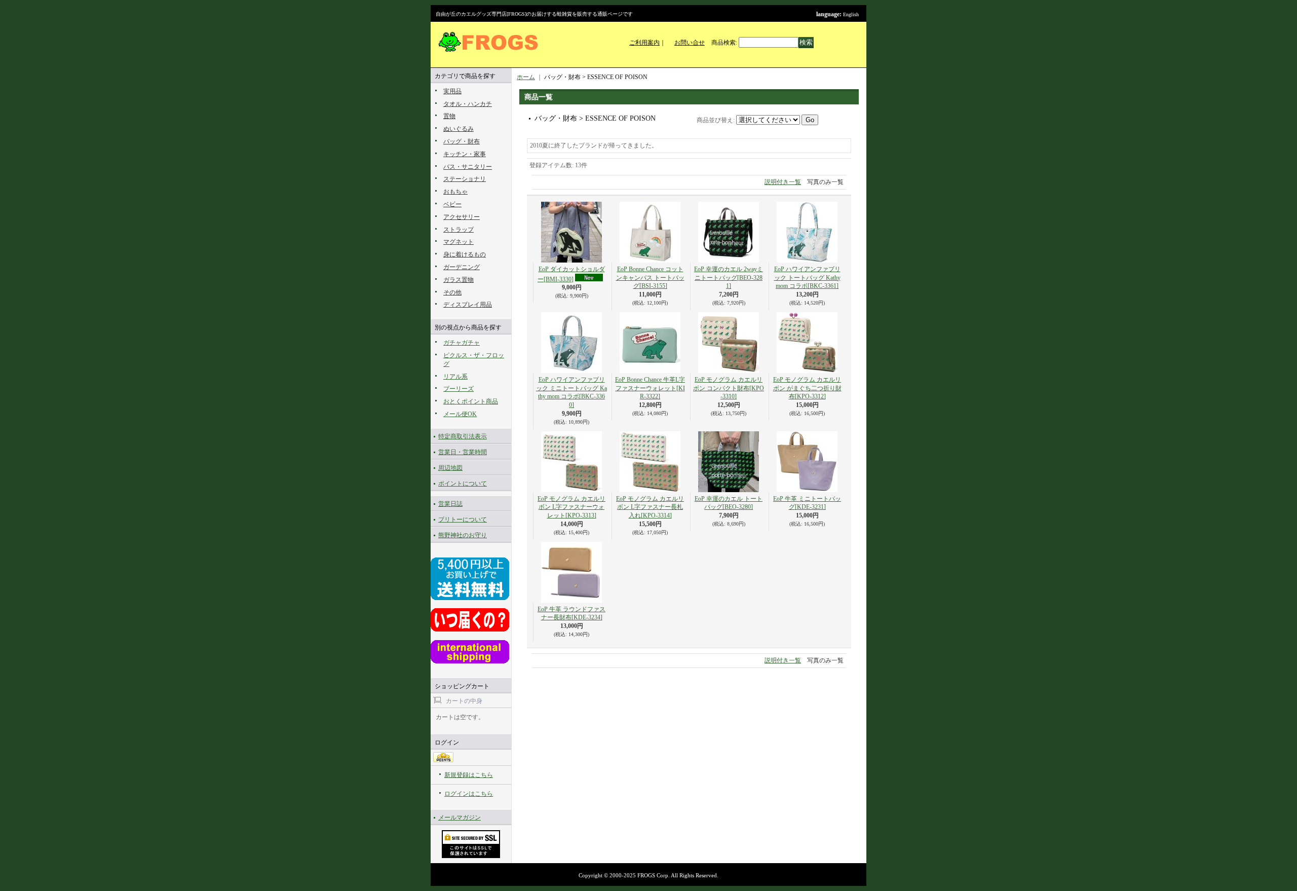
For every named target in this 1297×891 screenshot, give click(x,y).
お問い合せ (689, 42)
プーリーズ (458, 388)
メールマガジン (459, 817)
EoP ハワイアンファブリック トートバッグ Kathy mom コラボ (807, 278)
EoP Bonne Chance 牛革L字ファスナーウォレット (650, 388)
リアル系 (455, 376)
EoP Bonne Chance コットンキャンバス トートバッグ (650, 278)
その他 (452, 292)
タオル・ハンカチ (467, 103)
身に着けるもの (464, 254)
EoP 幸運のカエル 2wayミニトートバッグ (728, 278)
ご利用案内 (644, 42)
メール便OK (460, 414)
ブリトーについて (462, 519)
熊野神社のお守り (462, 535)
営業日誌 (450, 503)
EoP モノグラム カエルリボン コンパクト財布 (728, 388)
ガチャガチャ (461, 342)
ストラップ (458, 229)
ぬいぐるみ (458, 128)
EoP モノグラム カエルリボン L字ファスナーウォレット (571, 507)
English (851, 14)
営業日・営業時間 (462, 452)
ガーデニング (461, 267)
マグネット (458, 241)
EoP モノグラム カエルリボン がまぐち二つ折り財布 (807, 388)
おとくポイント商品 (470, 401)
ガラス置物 (458, 279)
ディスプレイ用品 (467, 304)
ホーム (526, 77)
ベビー (452, 204)
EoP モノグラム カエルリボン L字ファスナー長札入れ (650, 507)
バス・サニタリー (467, 166)
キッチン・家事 (464, 154)
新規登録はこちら (468, 774)
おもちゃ (455, 191)
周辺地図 (450, 467)
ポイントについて (462, 483)
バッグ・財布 (461, 141)
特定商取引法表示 (462, 436)
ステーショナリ (464, 178)
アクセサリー (461, 216)
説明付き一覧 (783, 181)
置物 (449, 116)
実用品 (452, 91)
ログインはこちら (468, 793)
